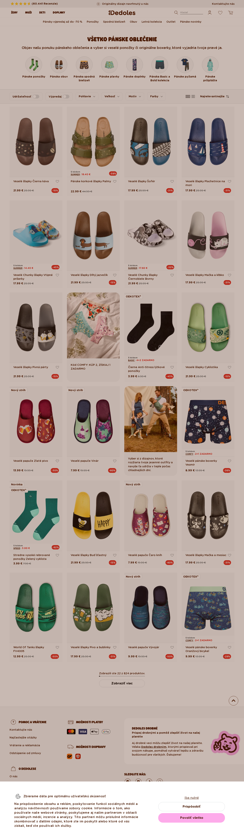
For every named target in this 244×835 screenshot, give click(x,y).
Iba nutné (192, 798)
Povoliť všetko (191, 818)
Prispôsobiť (192, 806)
